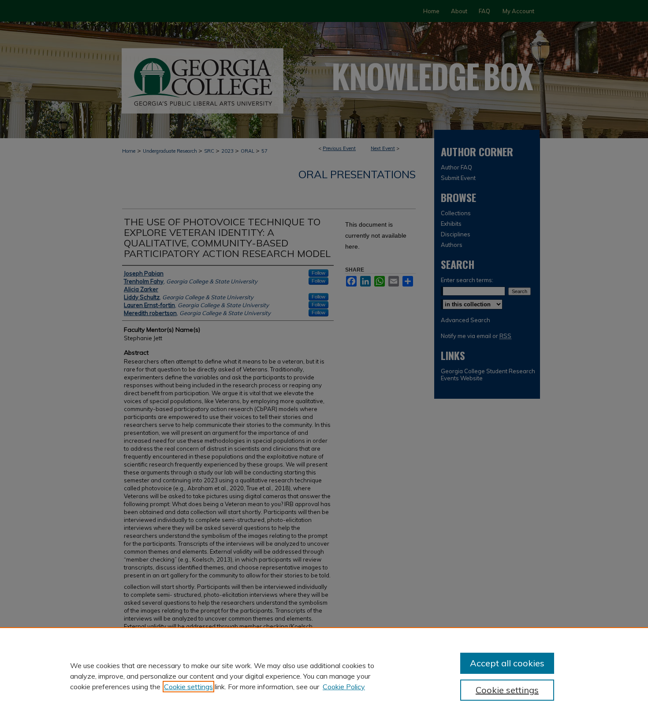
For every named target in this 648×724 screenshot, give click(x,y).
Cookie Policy (344, 686)
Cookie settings (188, 686)
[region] (324, 675)
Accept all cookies (507, 663)
